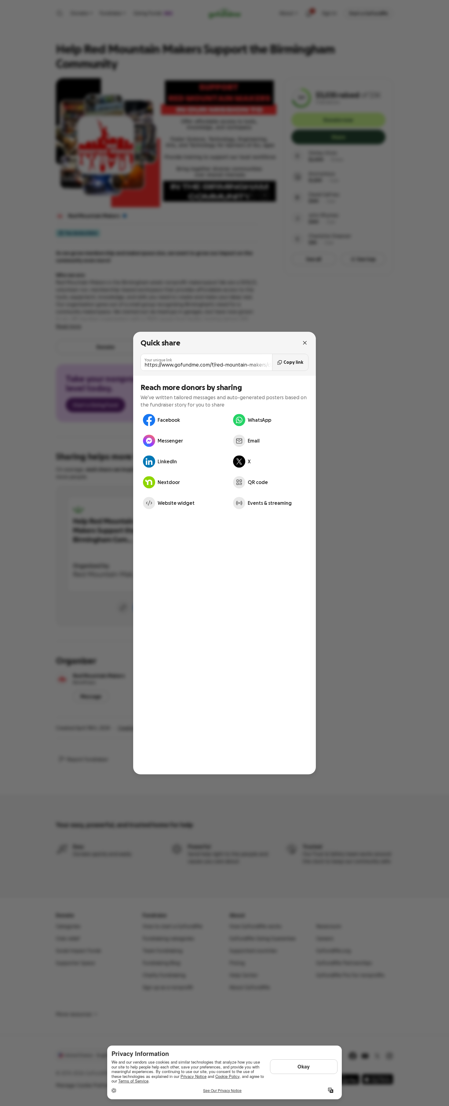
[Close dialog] (305, 343)
